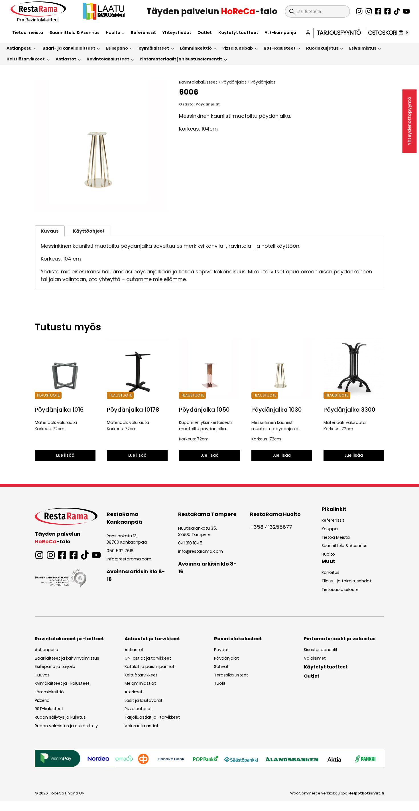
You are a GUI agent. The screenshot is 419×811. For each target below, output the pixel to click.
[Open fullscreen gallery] (161, 206)
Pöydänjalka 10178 (133, 410)
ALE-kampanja (280, 32)
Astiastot (66, 59)
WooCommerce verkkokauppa (337, 793)
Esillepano (117, 48)
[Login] (308, 32)
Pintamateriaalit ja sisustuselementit (181, 59)
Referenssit (143, 32)
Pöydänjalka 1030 (276, 410)
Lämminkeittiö (196, 48)
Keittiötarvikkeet (26, 59)
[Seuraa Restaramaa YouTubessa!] (406, 11)
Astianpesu (19, 48)
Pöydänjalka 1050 (204, 410)
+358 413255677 (271, 526)
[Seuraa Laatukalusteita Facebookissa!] (387, 11)
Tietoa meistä (27, 32)
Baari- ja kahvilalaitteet (68, 48)
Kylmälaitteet (154, 48)
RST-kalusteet (280, 48)
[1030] (101, 145)
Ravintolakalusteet (108, 59)
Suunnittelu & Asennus (74, 32)
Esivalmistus (362, 48)
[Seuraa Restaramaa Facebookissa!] (378, 11)
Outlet (205, 32)
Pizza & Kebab (237, 48)
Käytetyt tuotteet (238, 32)
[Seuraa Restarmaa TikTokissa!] (396, 11)
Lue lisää (65, 455)
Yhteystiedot (176, 32)
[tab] (101, 205)
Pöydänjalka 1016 (59, 410)
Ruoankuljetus (322, 48)
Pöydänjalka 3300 (349, 410)
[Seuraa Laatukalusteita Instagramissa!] (368, 11)
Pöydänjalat (233, 82)
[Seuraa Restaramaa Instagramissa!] (359, 11)
